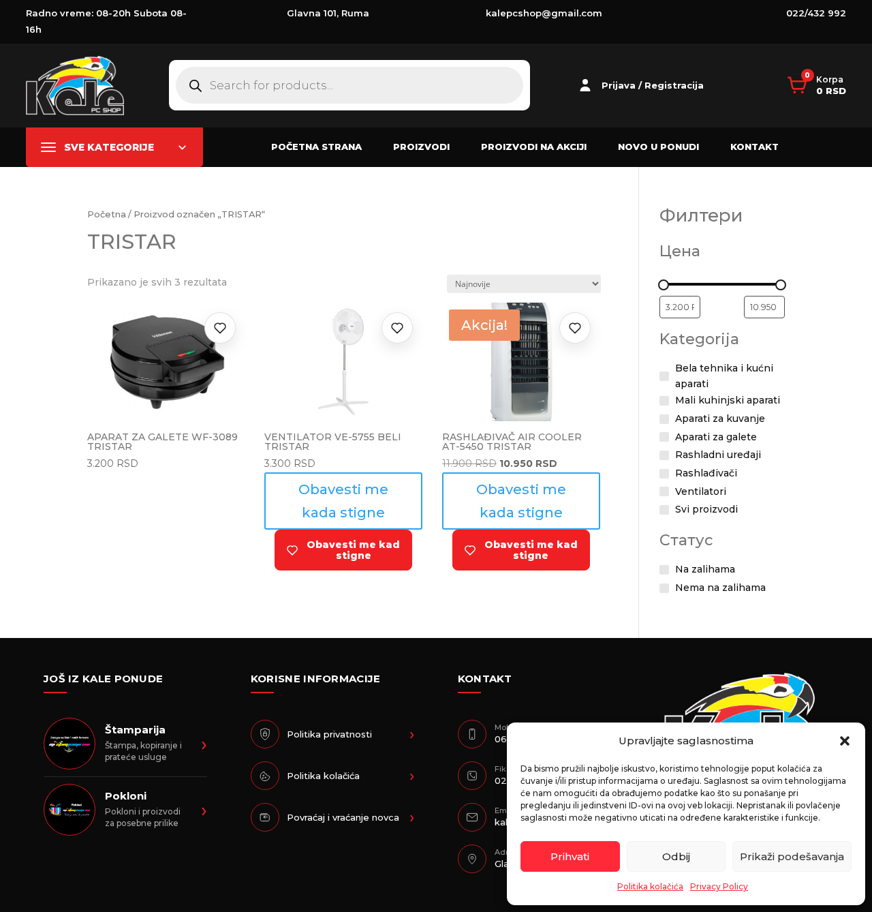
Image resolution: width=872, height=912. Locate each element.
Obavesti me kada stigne (343, 501)
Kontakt (754, 146)
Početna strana (316, 146)
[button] (845, 741)
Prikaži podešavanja (792, 856)
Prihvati (569, 856)
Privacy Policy (719, 886)
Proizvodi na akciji (534, 146)
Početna (106, 214)
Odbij (676, 856)
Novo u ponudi (658, 146)
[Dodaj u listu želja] (220, 328)
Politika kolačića (650, 886)
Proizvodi (421, 146)
